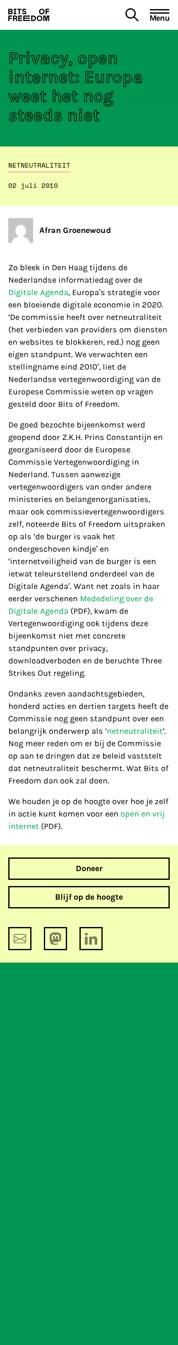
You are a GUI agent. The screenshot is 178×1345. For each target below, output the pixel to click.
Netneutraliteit (39, 165)
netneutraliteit (135, 731)
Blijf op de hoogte (89, 897)
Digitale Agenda (38, 292)
